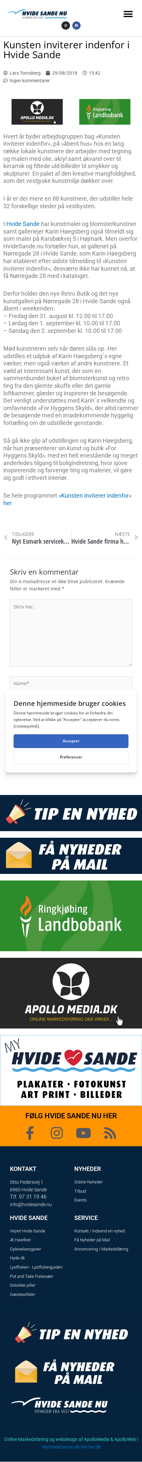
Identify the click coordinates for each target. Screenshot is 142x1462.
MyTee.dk (91, 1447)
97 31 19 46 (33, 1197)
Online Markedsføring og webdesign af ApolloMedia (56, 1439)
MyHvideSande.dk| (61, 1447)
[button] (128, 14)
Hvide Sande (23, 223)
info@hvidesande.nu (31, 1204)
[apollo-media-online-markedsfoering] (37, 111)
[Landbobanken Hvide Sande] (104, 111)
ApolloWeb (125, 1439)
